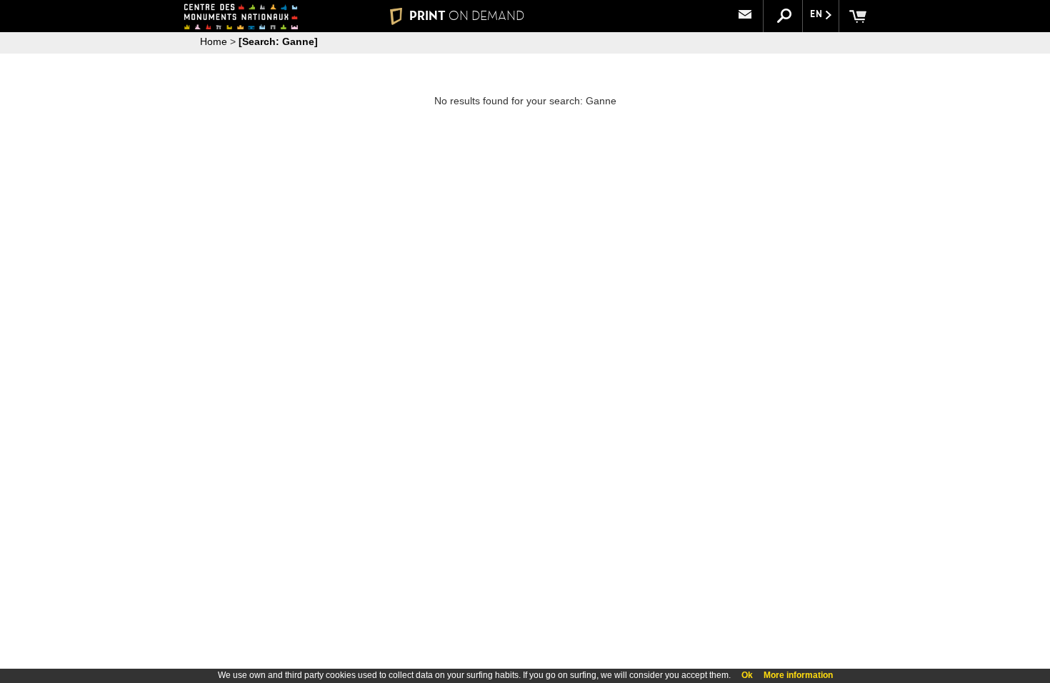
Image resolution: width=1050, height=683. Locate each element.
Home (213, 41)
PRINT (466, 16)
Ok (747, 675)
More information (798, 675)
